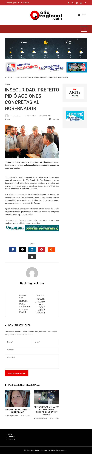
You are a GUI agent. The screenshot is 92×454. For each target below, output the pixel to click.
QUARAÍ (7, 84)
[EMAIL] (32, 256)
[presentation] (7, 404)
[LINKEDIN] (32, 249)
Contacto (11, 440)
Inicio (10, 434)
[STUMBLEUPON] (51, 249)
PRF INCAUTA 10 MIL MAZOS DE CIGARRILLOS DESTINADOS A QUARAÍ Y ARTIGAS (46, 411)
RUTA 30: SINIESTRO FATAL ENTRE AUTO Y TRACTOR (40, 304)
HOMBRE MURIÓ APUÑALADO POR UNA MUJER (25, 304)
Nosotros (11, 437)
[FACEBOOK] (12, 249)
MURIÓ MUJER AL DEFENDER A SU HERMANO (17, 411)
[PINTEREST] (41, 249)
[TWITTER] (22, 249)
